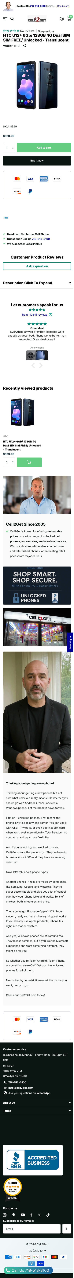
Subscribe (66, 1228)
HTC (17, 45)
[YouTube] (23, 1215)
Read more (63, 6)
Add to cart (44, 147)
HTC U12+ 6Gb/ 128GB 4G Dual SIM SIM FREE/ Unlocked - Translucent (22, 445)
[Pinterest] (13, 1215)
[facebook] (31, 1215)
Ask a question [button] (37, 266)
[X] (39, 1215)
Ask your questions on (29, 1093)
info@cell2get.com (20, 1087)
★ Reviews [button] (70, 642)
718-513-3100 (17, 1082)
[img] (37, 309)
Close (37, 1103)
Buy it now (37, 160)
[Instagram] (4, 1215)
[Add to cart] (29, 462)
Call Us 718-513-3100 (30, 1270)
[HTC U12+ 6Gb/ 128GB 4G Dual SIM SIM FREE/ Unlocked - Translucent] (22, 412)
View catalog (5, 18)
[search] (12, 18)
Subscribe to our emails (18, 1220)
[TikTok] (48, 1215)
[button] (11, 31)
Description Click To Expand (27, 283)
